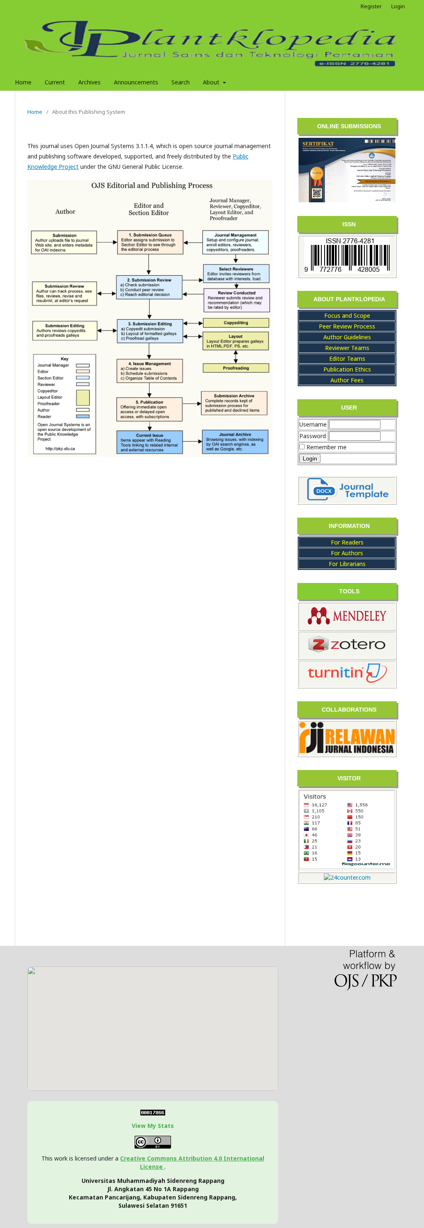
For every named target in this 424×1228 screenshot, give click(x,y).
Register (371, 6)
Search (180, 82)
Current (55, 82)
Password (312, 436)
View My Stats (153, 1126)
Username (313, 424)
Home (23, 82)
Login (398, 6)
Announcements (136, 82)
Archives (89, 82)
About (212, 82)
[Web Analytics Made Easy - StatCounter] (152, 1113)
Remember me (326, 447)
